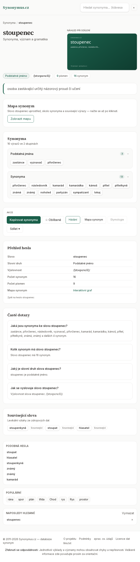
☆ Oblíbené (53, 220)
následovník (39, 185)
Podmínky (85, 538)
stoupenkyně (17, 427)
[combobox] (104, 7)
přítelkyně (121, 185)
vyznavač (36, 162)
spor (21, 499)
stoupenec (13, 519)
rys (63, 499)
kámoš (93, 185)
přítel (106, 185)
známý (31, 192)
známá (17, 192)
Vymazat (128, 513)
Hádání (73, 219)
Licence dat (123, 538)
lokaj (97, 192)
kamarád (58, 185)
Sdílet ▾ (15, 229)
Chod (53, 499)
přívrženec (54, 162)
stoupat (52, 427)
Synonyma (9, 22)
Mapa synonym (94, 219)
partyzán (62, 192)
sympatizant (81, 192)
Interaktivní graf (82, 290)
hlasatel (84, 427)
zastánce (18, 162)
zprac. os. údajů (103, 538)
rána (10, 499)
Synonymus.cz (16, 7)
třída (41, 499)
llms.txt (67, 543)
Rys (72, 499)
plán (31, 499)
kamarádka (76, 185)
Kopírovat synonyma (24, 220)
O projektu (69, 538)
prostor (83, 499)
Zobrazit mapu (21, 119)
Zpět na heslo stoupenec (20, 297)
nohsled (45, 192)
